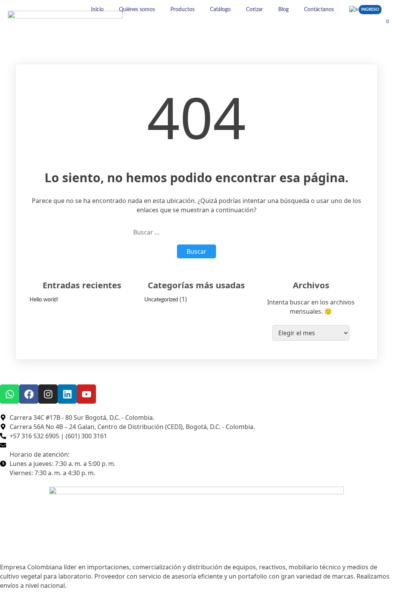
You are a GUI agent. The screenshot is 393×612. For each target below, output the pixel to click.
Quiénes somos (137, 9)
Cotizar (254, 9)
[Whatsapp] (9, 394)
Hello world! (44, 300)
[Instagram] (48, 394)
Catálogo (220, 9)
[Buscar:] (196, 232)
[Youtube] (86, 394)
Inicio (97, 9)
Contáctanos (319, 9)
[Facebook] (28, 394)
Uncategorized (161, 300)
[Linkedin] (67, 394)
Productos (182, 9)
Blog (283, 9)
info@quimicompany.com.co (48, 445)
